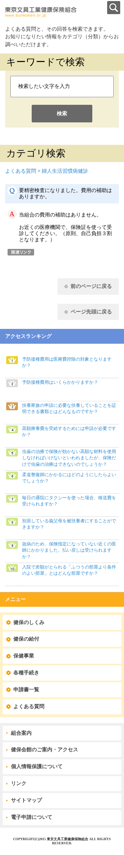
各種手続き (26, 672)
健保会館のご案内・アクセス (44, 749)
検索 (62, 113)
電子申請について (31, 817)
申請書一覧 (26, 689)
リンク (19, 783)
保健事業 (23, 655)
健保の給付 (26, 639)
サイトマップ (26, 800)
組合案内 (21, 733)
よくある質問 (20, 171)
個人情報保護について (37, 766)
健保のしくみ (28, 622)
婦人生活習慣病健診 (65, 171)
